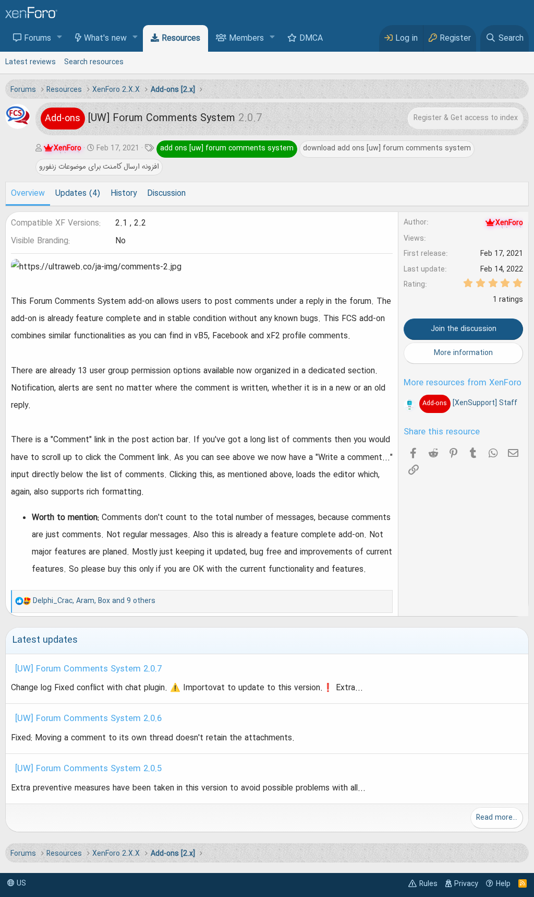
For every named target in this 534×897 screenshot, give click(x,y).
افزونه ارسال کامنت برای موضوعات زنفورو (99, 166)
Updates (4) (77, 193)
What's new (105, 38)
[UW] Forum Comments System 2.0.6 (88, 719)
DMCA (311, 38)
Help (503, 884)
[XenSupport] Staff (469, 403)
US (20, 883)
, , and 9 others (94, 601)
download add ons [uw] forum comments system (387, 148)
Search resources (94, 62)
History (124, 193)
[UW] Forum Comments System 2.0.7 (88, 669)
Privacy (466, 884)
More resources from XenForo (462, 383)
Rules (428, 884)
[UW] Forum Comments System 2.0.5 (88, 769)
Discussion (166, 193)
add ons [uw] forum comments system (227, 148)
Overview (28, 193)
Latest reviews (30, 62)
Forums (37, 38)
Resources (181, 38)
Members (246, 38)
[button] (59, 38)
